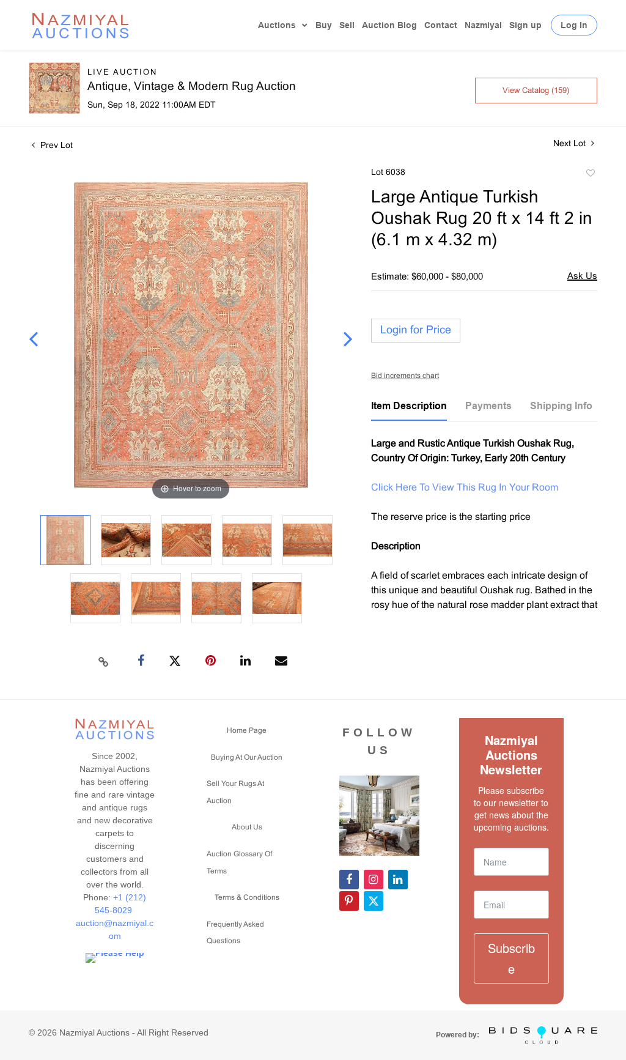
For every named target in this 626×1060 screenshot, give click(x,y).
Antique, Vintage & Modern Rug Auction (191, 86)
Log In (574, 25)
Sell (347, 25)
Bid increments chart (405, 376)
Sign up (525, 25)
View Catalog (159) (536, 91)
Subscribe (511, 958)
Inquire (582, 277)
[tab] (409, 410)
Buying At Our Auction (246, 758)
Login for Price (415, 330)
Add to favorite (590, 175)
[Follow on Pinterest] (349, 901)
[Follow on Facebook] (349, 879)
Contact (440, 25)
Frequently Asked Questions (235, 933)
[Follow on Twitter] (373, 901)
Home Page (247, 731)
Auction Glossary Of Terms (239, 863)
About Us (247, 827)
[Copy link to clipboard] (104, 661)
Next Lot (570, 144)
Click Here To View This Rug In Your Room (464, 487)
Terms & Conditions (247, 898)
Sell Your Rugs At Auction (235, 792)
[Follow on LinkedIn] (398, 879)
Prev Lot (55, 146)
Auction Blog (389, 25)
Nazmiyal (483, 25)
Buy (323, 25)
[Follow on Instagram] (373, 879)
